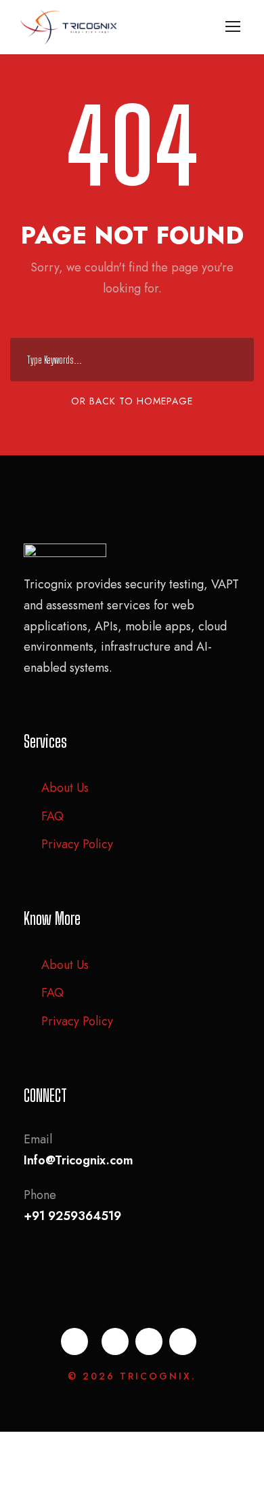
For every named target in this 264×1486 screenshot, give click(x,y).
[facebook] (74, 1341)
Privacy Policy (77, 844)
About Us (65, 788)
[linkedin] (115, 1341)
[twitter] (148, 1341)
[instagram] (182, 1341)
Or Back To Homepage (132, 401)
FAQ (52, 816)
